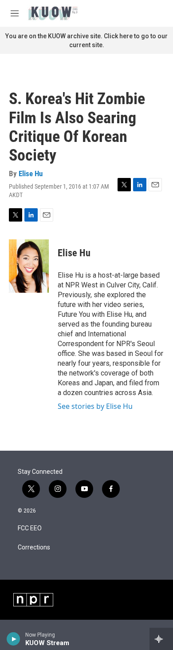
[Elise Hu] (29, 266)
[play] (13, 638)
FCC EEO (30, 528)
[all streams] (161, 639)
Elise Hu (31, 173)
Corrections (34, 547)
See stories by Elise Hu (95, 406)
